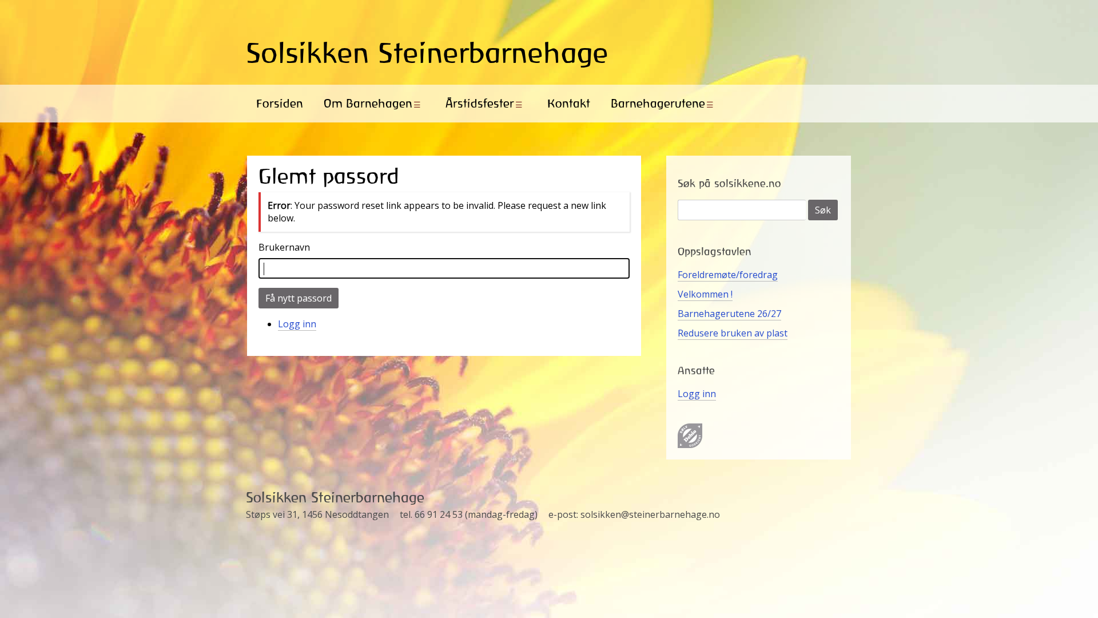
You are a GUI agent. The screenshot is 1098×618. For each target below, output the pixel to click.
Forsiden (279, 103)
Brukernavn (284, 247)
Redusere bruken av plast (732, 333)
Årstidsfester (479, 103)
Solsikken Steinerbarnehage (427, 52)
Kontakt (568, 103)
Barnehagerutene (658, 103)
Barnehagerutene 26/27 (729, 313)
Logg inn (297, 324)
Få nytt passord (298, 298)
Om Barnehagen (368, 103)
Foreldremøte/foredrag (728, 274)
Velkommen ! (705, 294)
